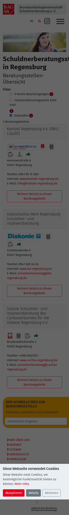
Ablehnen (51, 493)
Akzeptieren (13, 493)
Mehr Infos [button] (22, 484)
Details (33, 493)
